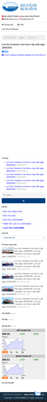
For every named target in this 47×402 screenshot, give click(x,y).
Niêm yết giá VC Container (17, 224)
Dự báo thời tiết (8, 383)
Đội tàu (20, 25)
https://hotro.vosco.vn (34, 394)
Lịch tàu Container (10, 29)
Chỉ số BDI (9, 313)
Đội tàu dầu (9, 216)
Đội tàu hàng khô (12, 212)
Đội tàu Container (13, 220)
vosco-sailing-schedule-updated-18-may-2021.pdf (25, 55)
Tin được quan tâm (9, 245)
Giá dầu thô (9, 326)
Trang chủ (8, 25)
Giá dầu (7, 319)
